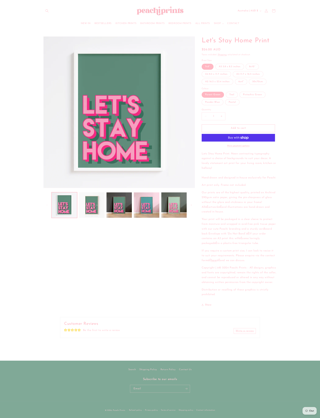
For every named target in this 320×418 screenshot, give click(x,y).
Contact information (205, 410)
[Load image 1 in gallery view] (64, 205)
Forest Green (212, 94)
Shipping (222, 55)
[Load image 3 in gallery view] (119, 205)
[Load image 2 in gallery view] (91, 205)
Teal (231, 94)
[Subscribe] (186, 389)
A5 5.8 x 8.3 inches (229, 66)
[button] (47, 11)
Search (132, 369)
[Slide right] (191, 205)
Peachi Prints (119, 410)
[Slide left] (47, 205)
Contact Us (185, 369)
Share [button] (208, 305)
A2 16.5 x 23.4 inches (217, 81)
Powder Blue (212, 102)
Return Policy (168, 369)
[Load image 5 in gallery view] (146, 205)
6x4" (241, 81)
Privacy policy (151, 410)
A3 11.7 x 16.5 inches (248, 74)
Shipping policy (186, 410)
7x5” (207, 66)
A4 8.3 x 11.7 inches (216, 74)
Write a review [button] (245, 331)
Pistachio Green (252, 94)
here (214, 260)
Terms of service (168, 410)
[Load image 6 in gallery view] (174, 205)
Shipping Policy (148, 369)
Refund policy (135, 410)
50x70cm (257, 81)
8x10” (252, 66)
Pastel (232, 102)
